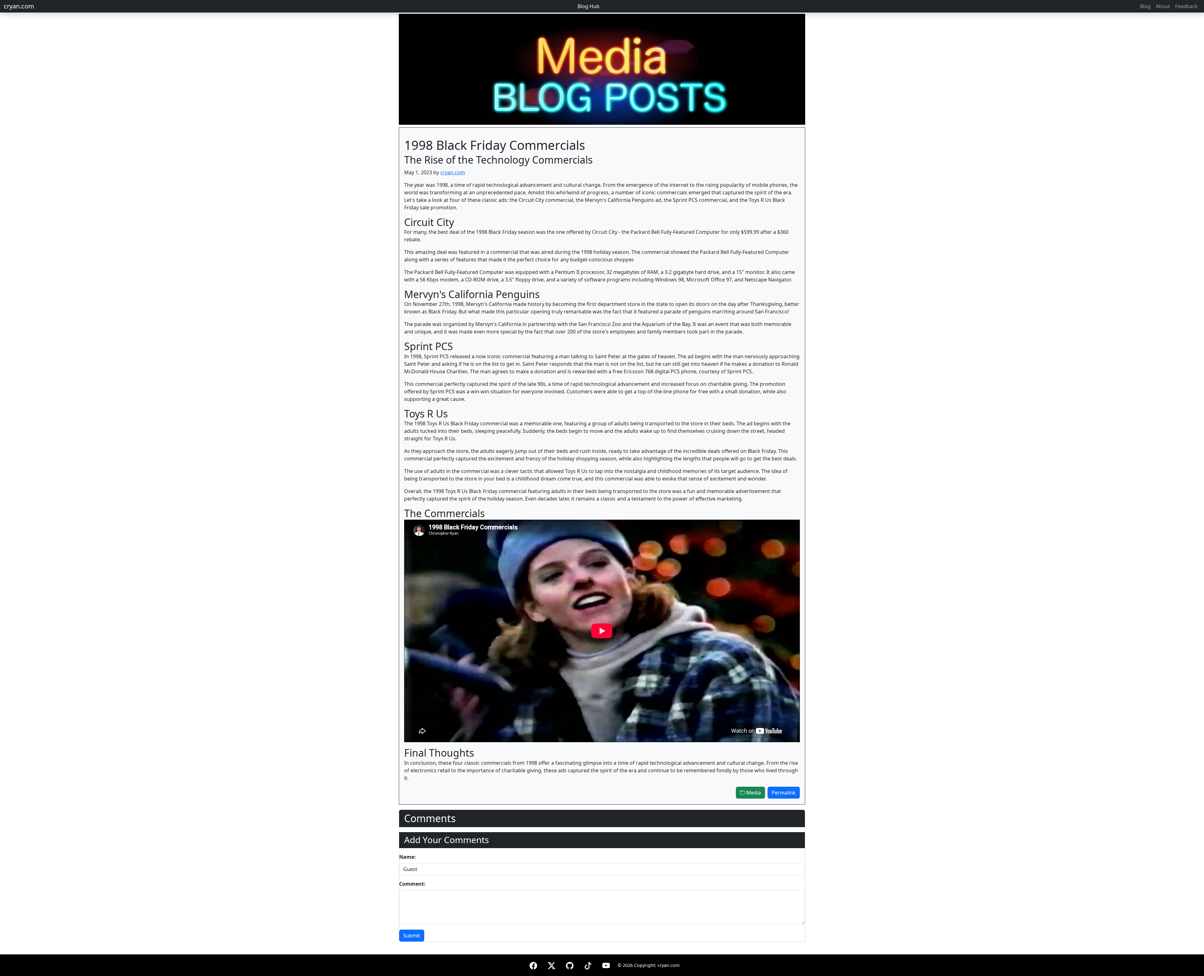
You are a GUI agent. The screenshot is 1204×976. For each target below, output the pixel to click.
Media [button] (753, 792)
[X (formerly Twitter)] (551, 964)
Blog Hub (588, 6)
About (1163, 6)
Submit (411, 935)
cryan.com (19, 6)
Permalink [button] (784, 792)
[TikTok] (588, 964)
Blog (1145, 6)
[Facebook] (533, 964)
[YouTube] (606, 964)
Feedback (1186, 6)
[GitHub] (569, 964)
